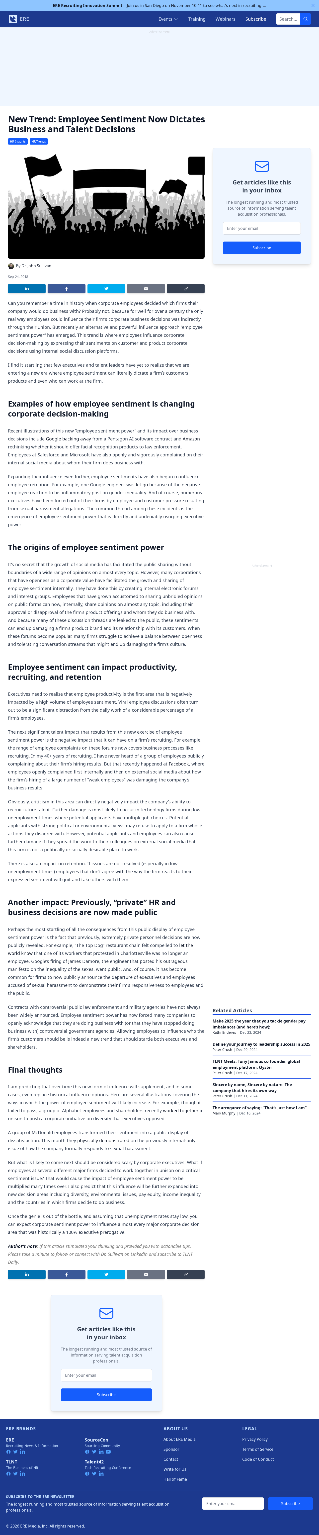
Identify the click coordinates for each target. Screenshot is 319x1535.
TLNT (11, 1462)
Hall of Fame (175, 1479)
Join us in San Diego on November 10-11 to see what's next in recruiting (159, 5)
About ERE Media (179, 1439)
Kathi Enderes (224, 1032)
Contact (170, 1459)
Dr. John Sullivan (36, 265)
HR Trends (39, 141)
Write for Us (174, 1469)
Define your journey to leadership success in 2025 (261, 1044)
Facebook (179, 764)
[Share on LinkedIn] (27, 288)
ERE (10, 1440)
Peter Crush (222, 1049)
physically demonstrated (103, 1140)
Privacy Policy (255, 1439)
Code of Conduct (258, 1459)
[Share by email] (146, 288)
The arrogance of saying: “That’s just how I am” (260, 1107)
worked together (180, 1110)
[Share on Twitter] (106, 288)
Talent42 (94, 1462)
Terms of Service (257, 1449)
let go (142, 485)
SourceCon (96, 1440)
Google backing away (68, 439)
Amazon (191, 439)
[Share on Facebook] (66, 288)
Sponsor (171, 1449)
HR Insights (18, 141)
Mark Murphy (224, 1113)
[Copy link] (186, 288)
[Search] (305, 19)
